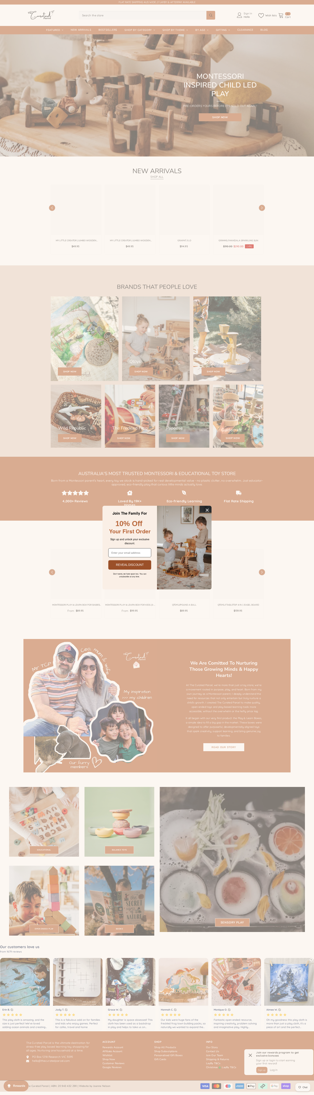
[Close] (207, 510)
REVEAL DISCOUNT (130, 564)
